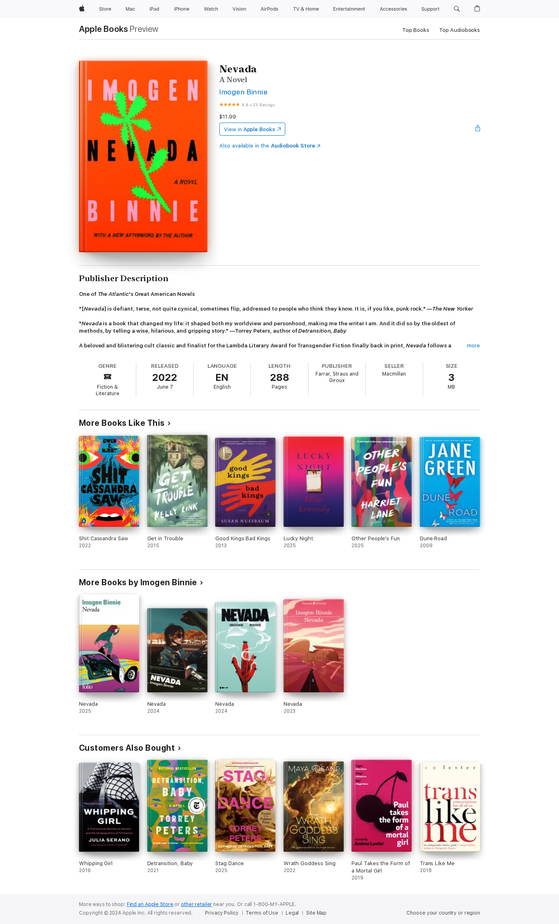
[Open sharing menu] (478, 129)
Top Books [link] (415, 30)
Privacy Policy (221, 913)
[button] (457, 9)
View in (249, 129)
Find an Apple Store (150, 904)
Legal (292, 913)
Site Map (316, 913)
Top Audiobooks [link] (459, 30)
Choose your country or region (443, 913)
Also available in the (267, 146)
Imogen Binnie (243, 91)
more (473, 345)
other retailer (196, 904)
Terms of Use (262, 913)
